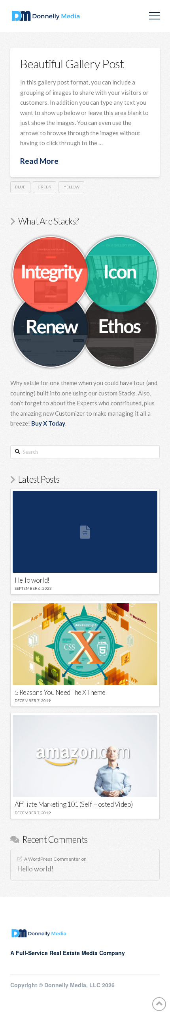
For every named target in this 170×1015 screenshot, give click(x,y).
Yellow (71, 186)
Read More (39, 160)
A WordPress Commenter (52, 859)
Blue (20, 186)
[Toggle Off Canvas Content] (154, 16)
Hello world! (35, 869)
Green (44, 186)
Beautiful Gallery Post (72, 63)
